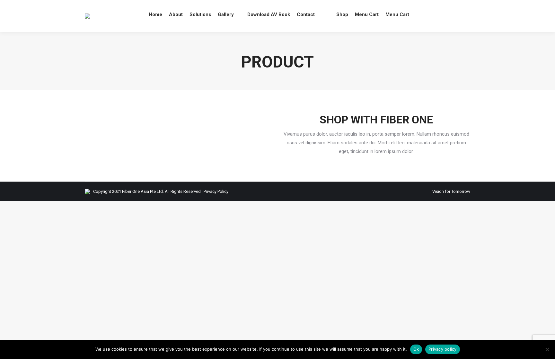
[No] (547, 349)
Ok (416, 349)
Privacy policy (442, 349)
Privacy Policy (216, 191)
